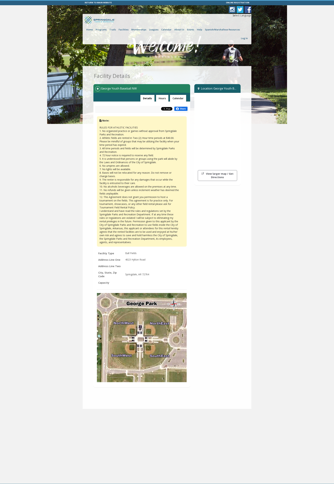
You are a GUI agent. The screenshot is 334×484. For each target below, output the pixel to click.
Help (199, 29)
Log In (244, 38)
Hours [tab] (162, 98)
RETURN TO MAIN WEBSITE (98, 2)
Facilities (124, 29)
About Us (179, 29)
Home (89, 29)
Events (190, 29)
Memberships (138, 29)
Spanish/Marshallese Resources (222, 29)
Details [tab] (147, 98)
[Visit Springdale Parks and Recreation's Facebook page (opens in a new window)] (247, 9)
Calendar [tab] (178, 98)
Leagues (153, 29)
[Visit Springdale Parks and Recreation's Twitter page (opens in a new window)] (240, 9)
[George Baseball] (142, 337)
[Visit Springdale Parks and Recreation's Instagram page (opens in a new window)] (232, 9)
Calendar (166, 29)
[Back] (97, 88)
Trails (112, 29)
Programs (101, 29)
